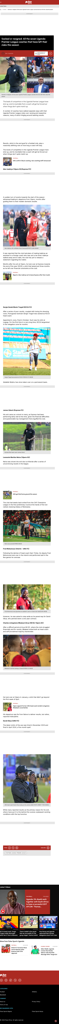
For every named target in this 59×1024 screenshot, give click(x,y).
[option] (9, 927)
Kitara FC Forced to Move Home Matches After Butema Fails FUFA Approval (19, 950)
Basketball (3, 995)
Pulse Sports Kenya (37, 1011)
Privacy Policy (36, 1001)
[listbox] (29, 926)
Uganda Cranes (45, 946)
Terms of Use (4, 1004)
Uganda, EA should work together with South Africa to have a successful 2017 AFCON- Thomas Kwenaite (37, 903)
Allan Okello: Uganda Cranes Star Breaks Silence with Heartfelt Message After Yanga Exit (49, 951)
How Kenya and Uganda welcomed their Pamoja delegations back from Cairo (48, 933)
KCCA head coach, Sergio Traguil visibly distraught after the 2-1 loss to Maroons (9, 933)
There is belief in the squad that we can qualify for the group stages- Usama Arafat (29, 933)
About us (2, 1001)
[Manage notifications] (56, 1021)
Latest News (3, 6)
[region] (29, 926)
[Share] (50, 53)
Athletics (34, 991)
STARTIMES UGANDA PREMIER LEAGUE (15, 853)
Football (4, 9)
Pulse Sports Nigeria (6, 1011)
